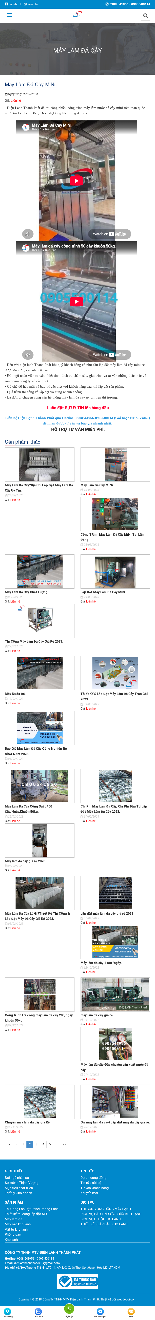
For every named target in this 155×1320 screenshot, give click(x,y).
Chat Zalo (38, 1317)
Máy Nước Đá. (15, 694)
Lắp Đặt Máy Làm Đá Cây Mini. (103, 592)
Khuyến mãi (89, 1193)
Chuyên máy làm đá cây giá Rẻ (27, 1122)
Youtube (33, 4)
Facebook (15, 4)
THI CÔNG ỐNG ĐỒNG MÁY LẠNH (106, 1209)
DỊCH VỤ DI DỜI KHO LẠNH (101, 1219)
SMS (131, 1317)
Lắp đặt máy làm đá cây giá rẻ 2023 (107, 913)
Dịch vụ (87, 1202)
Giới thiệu (14, 1171)
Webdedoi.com (126, 1299)
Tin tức (87, 1171)
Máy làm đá (13, 1219)
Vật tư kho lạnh (16, 1229)
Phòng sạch (14, 1234)
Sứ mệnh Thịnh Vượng (22, 1183)
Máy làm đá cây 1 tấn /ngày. (101, 963)
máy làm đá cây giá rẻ (97, 1015)
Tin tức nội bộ (91, 1183)
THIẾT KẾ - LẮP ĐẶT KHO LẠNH (104, 1224)
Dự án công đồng (94, 1178)
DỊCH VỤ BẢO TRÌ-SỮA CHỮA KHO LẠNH (111, 1214)
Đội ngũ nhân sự (17, 1178)
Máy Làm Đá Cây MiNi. (97, 485)
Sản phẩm (14, 1202)
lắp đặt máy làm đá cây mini (120, 365)
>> (64, 1144)
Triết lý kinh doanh (18, 1193)
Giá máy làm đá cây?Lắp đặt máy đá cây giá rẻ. (115, 1122)
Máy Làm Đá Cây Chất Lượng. (26, 592)
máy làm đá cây (73, 397)
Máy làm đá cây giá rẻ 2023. (25, 861)
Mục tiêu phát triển (19, 1188)
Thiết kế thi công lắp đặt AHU (26, 1214)
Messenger (100, 1317)
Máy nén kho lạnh (18, 1224)
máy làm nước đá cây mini (103, 108)
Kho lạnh (11, 1240)
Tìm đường (7, 1317)
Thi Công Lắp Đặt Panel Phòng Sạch (32, 1209)
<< (9, 1144)
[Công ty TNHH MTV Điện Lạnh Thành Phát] (77, 14)
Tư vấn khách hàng (95, 1188)
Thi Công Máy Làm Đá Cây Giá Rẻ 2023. (34, 641)
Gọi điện (69, 1308)
